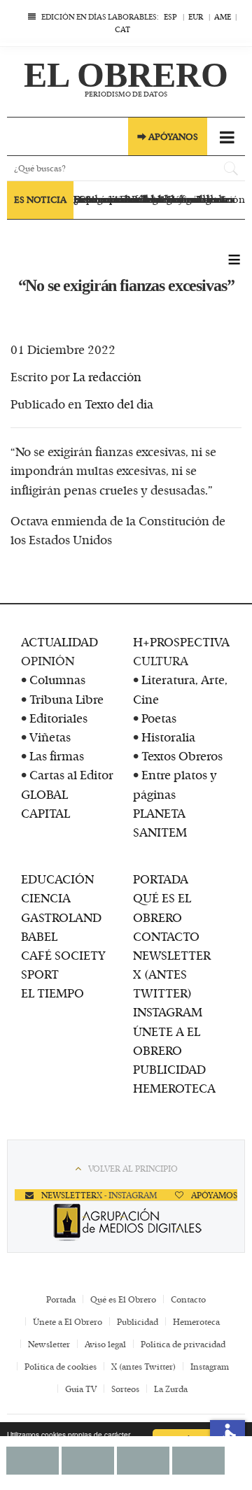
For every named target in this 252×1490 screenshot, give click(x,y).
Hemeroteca (196, 1321)
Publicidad (137, 1321)
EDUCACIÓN (57, 879)
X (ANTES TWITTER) (162, 983)
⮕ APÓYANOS (167, 136)
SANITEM (160, 832)
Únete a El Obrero (67, 1321)
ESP (170, 16)
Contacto (188, 1299)
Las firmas (56, 755)
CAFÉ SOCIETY (63, 955)
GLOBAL (44, 794)
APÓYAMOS (213, 1195)
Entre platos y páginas (175, 783)
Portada (61, 1299)
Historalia (168, 737)
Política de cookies (60, 1366)
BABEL (39, 936)
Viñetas (50, 737)
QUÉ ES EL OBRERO (162, 906)
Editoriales (58, 718)
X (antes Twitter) (143, 1366)
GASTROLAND (61, 917)
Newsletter (49, 1344)
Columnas (57, 679)
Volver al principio (133, 1168)
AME (222, 16)
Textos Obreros (182, 755)
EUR (195, 16)
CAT (122, 29)
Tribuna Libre (66, 699)
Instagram (209, 1366)
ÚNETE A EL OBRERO (166, 1040)
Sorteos (125, 1388)
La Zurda (171, 1388)
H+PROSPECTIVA (181, 641)
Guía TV (81, 1388)
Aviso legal (105, 1344)
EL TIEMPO (52, 993)
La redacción (107, 376)
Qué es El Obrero (123, 1299)
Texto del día (119, 404)
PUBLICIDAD (169, 1069)
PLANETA (159, 813)
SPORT (40, 974)
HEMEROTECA (174, 1088)
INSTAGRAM (167, 1011)
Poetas (158, 718)
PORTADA (160, 879)
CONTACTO (166, 936)
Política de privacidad (183, 1344)
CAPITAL (45, 813)
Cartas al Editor (71, 774)
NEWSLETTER (172, 955)
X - (102, 1195)
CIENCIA (46, 897)
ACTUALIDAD (59, 641)
